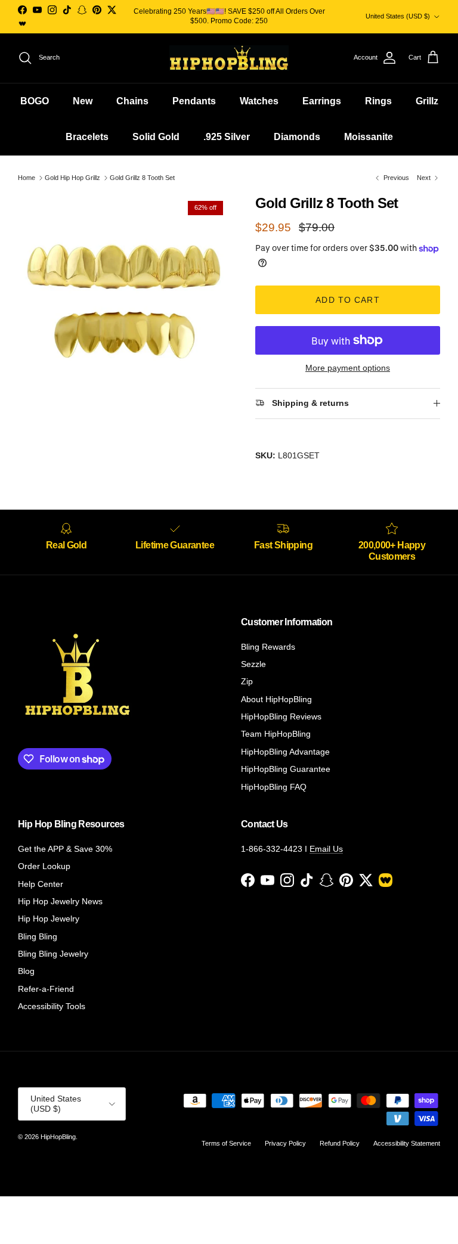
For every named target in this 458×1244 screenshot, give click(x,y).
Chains (132, 101)
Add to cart (347, 300)
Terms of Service (226, 1143)
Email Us (326, 849)
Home (26, 177)
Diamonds (297, 137)
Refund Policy (340, 1143)
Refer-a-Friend (46, 989)
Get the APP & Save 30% (65, 849)
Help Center (40, 884)
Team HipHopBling (276, 734)
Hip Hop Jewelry (48, 918)
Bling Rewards (268, 647)
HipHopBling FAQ (274, 787)
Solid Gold (156, 137)
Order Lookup (44, 866)
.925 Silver (226, 137)
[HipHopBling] (229, 58)
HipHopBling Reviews (281, 716)
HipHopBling (58, 1136)
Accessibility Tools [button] (51, 1006)
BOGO (34, 101)
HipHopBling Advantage (285, 751)
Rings (378, 101)
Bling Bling (37, 936)
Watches (259, 101)
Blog (26, 971)
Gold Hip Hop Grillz (72, 177)
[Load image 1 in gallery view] (123, 300)
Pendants (194, 101)
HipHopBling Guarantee (285, 769)
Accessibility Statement (406, 1143)
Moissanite (368, 137)
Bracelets (87, 137)
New (82, 101)
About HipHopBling (276, 699)
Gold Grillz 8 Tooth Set (142, 177)
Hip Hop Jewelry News (60, 901)
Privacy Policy (285, 1143)
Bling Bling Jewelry (53, 953)
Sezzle (253, 664)
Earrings (321, 101)
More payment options (347, 368)
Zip (247, 681)
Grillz (427, 101)
